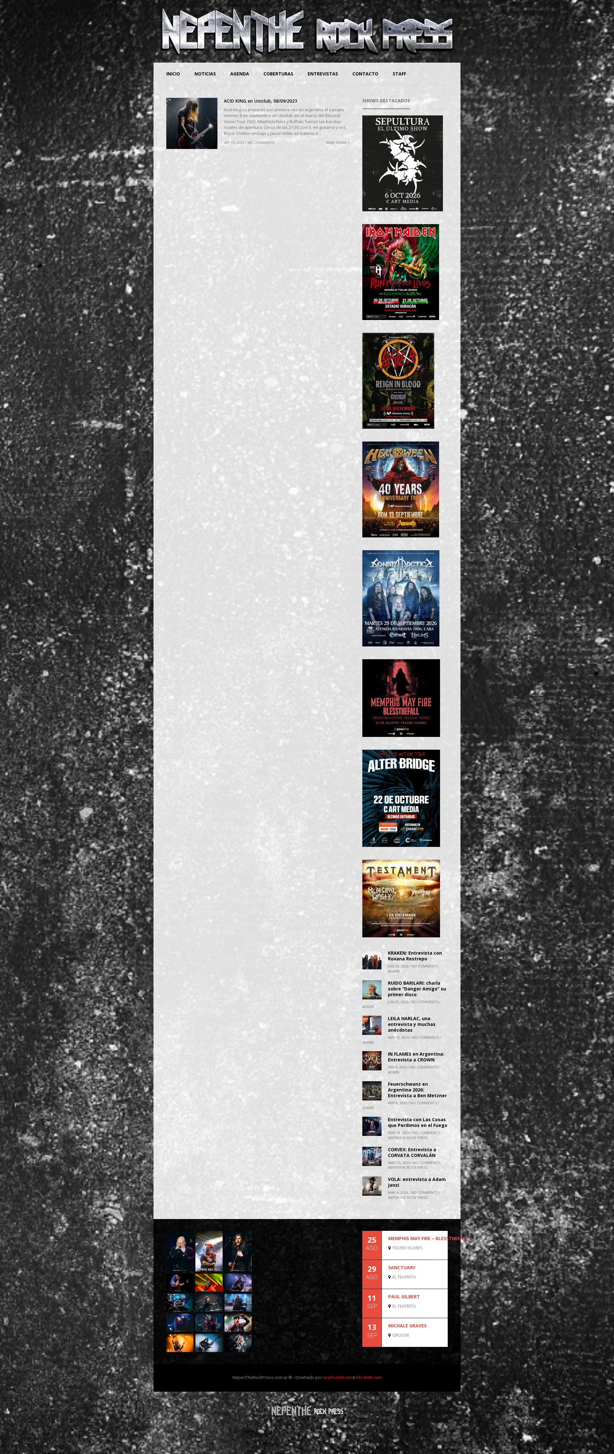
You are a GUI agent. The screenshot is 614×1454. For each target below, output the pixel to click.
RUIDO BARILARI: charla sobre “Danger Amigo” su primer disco (417, 988)
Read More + (338, 142)
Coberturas (278, 74)
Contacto (365, 74)
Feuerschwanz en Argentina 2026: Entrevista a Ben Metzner (417, 1089)
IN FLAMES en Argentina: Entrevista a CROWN (416, 1057)
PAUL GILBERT (404, 1297)
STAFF (399, 74)
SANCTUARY (401, 1267)
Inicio (173, 74)
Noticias (205, 74)
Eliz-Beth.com (369, 1377)
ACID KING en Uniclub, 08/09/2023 (260, 101)
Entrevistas (323, 74)
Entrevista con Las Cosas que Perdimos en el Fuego (417, 1122)
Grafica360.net (337, 1377)
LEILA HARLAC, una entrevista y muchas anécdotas (412, 1024)
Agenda (239, 74)
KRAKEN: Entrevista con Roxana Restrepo (415, 956)
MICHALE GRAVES (407, 1326)
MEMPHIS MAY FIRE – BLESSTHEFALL (428, 1238)
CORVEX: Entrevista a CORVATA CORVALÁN (412, 1152)
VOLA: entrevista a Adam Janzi (417, 1182)
